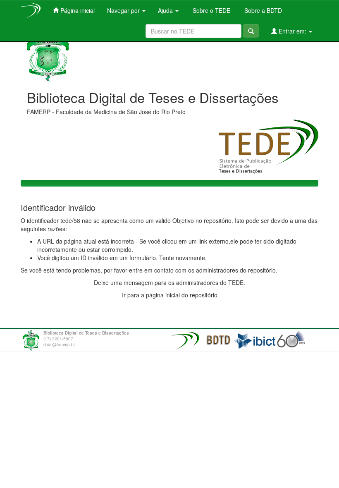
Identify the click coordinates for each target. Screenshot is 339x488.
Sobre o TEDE (210, 10)
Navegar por (124, 10)
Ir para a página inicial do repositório (169, 295)
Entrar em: (292, 31)
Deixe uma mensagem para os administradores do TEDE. (169, 282)
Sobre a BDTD (262, 10)
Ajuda (166, 10)
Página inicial (77, 10)
